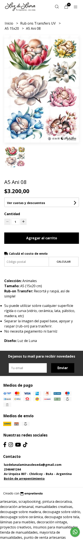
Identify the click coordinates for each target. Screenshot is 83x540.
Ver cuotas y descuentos (26, 203)
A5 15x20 (12, 28)
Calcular (64, 261)
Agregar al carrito (41, 238)
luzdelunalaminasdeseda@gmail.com (33, 465)
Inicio (9, 23)
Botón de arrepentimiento (24, 478)
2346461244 (12, 469)
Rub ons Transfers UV (38, 23)
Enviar (62, 367)
